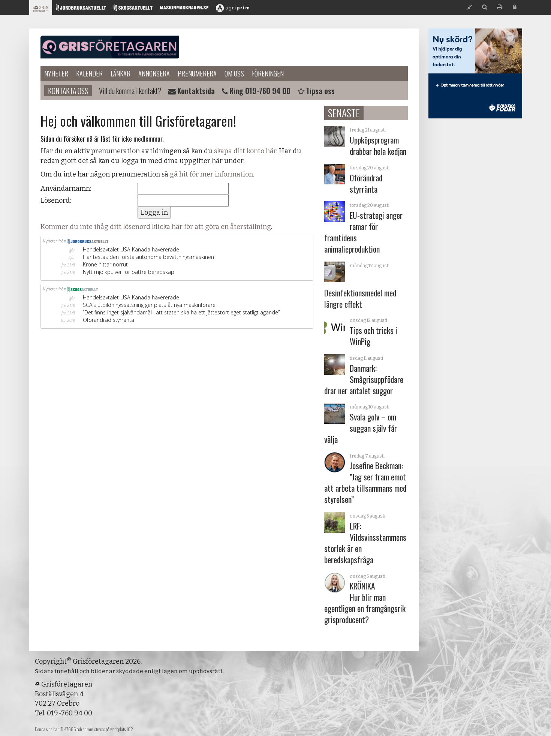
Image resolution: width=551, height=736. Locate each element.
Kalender (89, 73)
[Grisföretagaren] (40, 9)
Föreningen (268, 73)
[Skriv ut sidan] (499, 7)
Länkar (120, 73)
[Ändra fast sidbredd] (469, 7)
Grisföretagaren (109, 47)
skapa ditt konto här (245, 151)
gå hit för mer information (211, 174)
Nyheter (56, 73)
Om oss (234, 73)
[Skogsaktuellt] (133, 9)
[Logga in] (514, 7)
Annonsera (154, 73)
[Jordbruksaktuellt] (81, 9)
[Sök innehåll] (484, 7)
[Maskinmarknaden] (184, 9)
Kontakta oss (68, 90)
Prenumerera (197, 73)
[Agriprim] (232, 9)
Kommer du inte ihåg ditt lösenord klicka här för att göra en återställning (155, 227)
